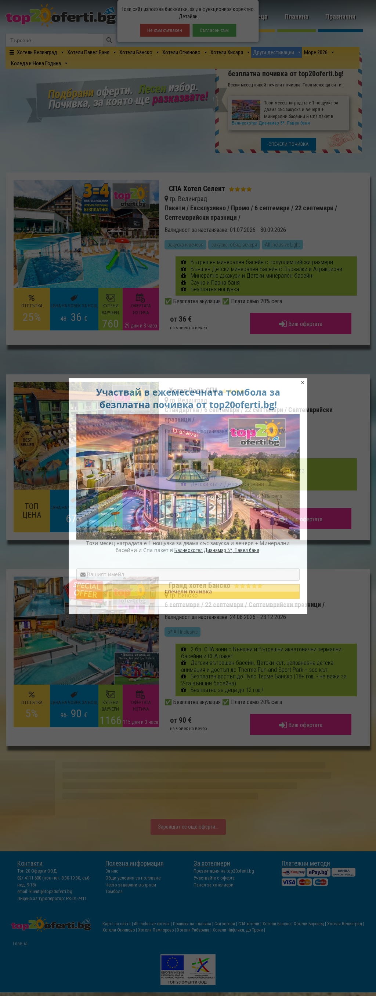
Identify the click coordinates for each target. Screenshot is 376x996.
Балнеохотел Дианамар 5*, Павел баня (216, 550)
